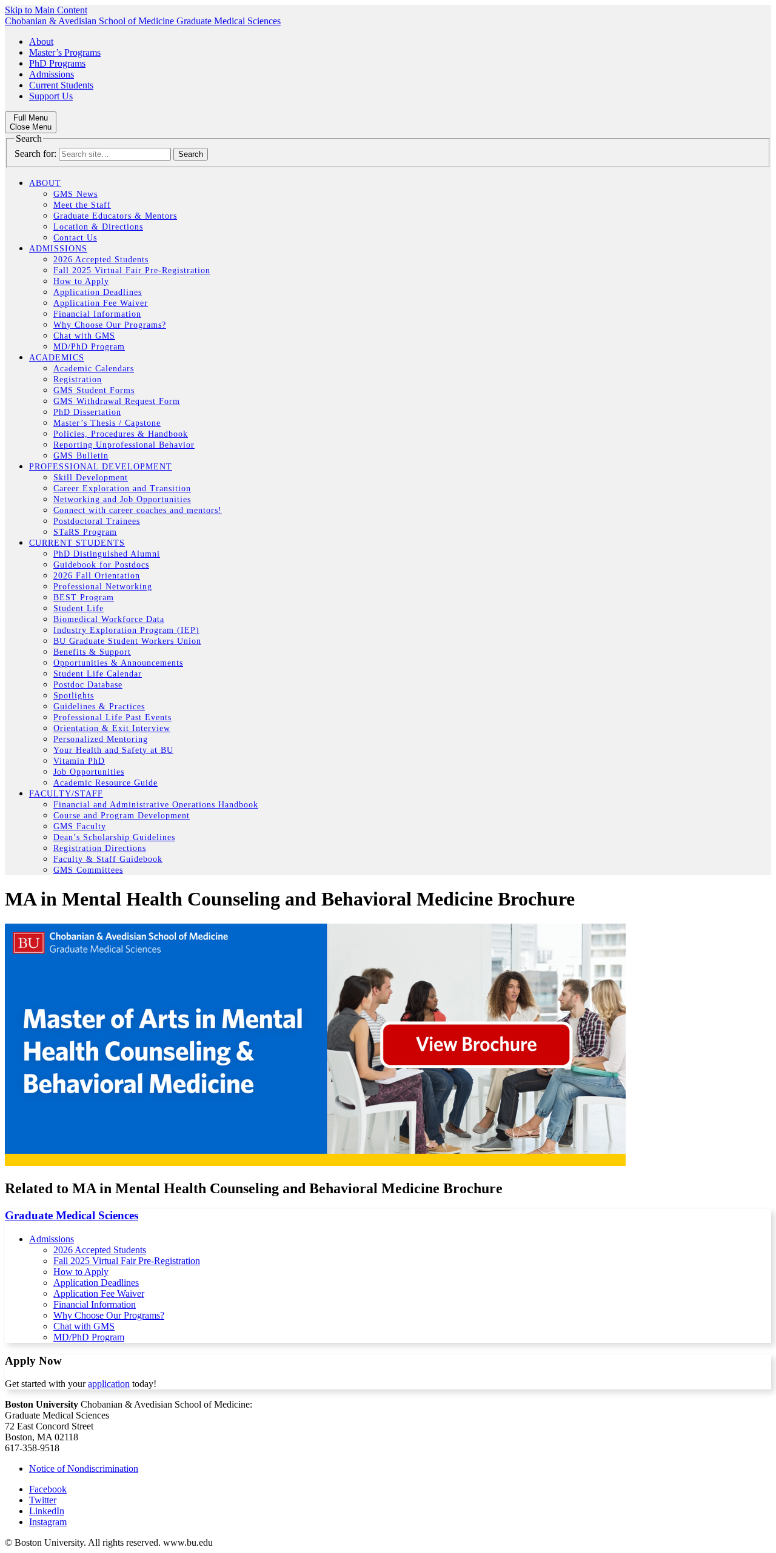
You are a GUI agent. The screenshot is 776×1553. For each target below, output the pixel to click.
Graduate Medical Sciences (71, 1215)
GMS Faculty (79, 826)
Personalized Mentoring (100, 739)
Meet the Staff (82, 205)
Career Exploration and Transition (122, 488)
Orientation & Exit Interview (111, 728)
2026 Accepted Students (101, 259)
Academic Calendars (93, 368)
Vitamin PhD (79, 761)
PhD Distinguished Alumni (106, 553)
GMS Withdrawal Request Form (116, 401)
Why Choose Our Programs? (109, 324)
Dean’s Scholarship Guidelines (114, 837)
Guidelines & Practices (99, 706)
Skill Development (90, 477)
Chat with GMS (84, 335)
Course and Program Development (121, 815)
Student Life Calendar (97, 673)
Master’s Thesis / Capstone (107, 423)
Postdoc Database (87, 684)
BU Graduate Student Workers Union (127, 641)
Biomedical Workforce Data (108, 619)
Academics (56, 357)
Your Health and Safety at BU (113, 750)
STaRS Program (85, 532)
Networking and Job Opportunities (122, 499)
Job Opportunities (88, 771)
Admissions (51, 74)
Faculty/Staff (66, 793)
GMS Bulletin (81, 455)
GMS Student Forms (94, 390)
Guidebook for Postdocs (101, 564)
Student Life (78, 608)
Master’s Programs (65, 52)
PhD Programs (57, 63)
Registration (77, 379)
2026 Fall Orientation (96, 575)
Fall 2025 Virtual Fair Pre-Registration (131, 270)
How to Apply (81, 281)
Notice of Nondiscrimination (83, 1468)
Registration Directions (99, 848)
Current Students (61, 85)
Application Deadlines (97, 292)
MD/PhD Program (89, 346)
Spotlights (73, 695)
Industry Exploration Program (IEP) (126, 630)
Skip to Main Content (46, 10)
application (109, 1384)
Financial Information (97, 314)
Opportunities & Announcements (118, 662)
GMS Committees (88, 870)
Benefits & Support (92, 652)
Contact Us (75, 237)
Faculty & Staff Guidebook (107, 859)
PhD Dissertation (87, 412)
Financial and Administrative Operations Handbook (155, 804)
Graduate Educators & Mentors (115, 215)
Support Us (51, 96)
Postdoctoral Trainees (96, 521)
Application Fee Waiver (100, 303)
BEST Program (83, 597)
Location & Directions (98, 226)
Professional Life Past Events (112, 717)
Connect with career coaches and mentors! (137, 510)
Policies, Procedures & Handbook (120, 434)
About (41, 41)
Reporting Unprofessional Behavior (124, 444)
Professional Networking (102, 586)
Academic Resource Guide (105, 782)
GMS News (75, 194)
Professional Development (100, 466)
